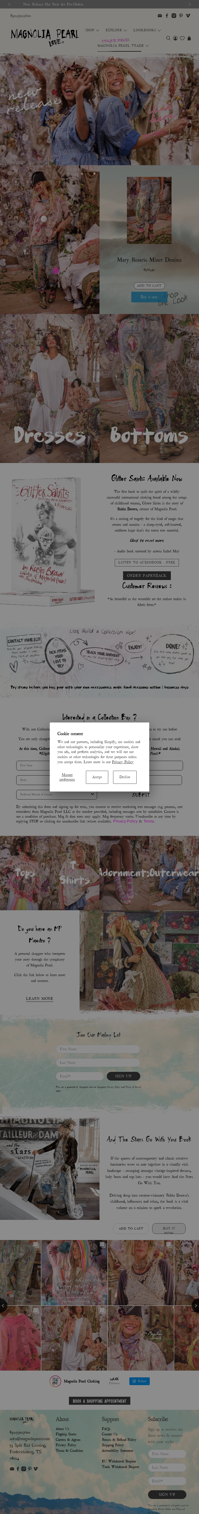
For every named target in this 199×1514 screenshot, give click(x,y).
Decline (124, 777)
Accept (97, 777)
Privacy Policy (123, 762)
